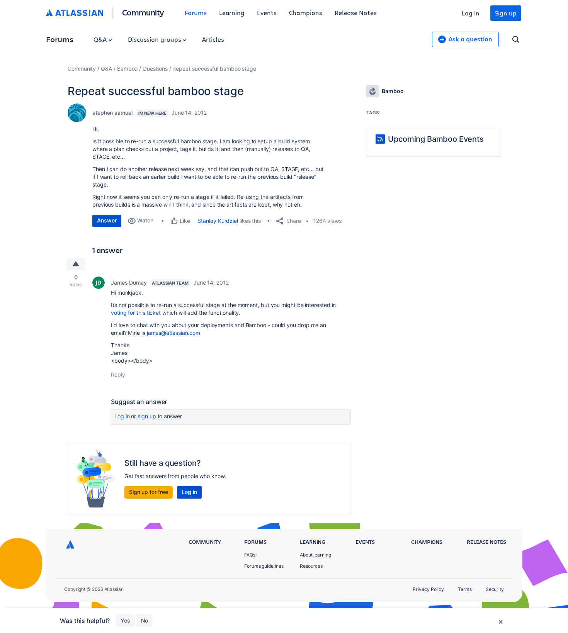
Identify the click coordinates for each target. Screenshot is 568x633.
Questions (155, 68)
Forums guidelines (264, 566)
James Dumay (129, 282)
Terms (465, 589)
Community (143, 12)
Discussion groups (155, 39)
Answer (107, 220)
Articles (213, 39)
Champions (305, 12)
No (144, 620)
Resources (311, 566)
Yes (125, 620)
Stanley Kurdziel (217, 220)
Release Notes (356, 12)
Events (267, 12)
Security (495, 589)
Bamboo (127, 68)
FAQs (249, 555)
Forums (196, 12)
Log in (471, 13)
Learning (232, 12)
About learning (315, 555)
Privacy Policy (428, 589)
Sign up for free (148, 492)
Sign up (506, 13)
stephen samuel (112, 112)
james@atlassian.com (173, 332)
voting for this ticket (136, 312)
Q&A (101, 39)
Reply (118, 374)
